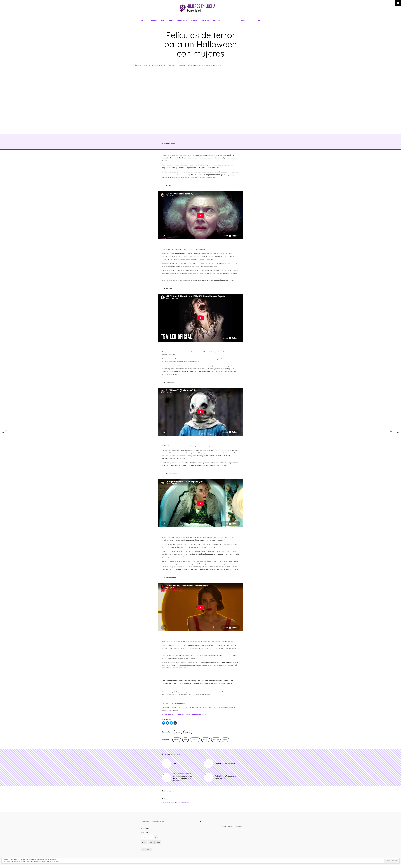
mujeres (205, 740)
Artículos (153, 20)
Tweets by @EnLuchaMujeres (232, 826)
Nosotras (205, 20)
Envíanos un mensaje (158, 821)
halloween (195, 740)
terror (225, 740)
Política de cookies (54, 861)
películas (216, 740)
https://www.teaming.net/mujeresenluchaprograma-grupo (184, 714)
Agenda (194, 20)
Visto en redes (167, 20)
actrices (176, 740)
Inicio (143, 20)
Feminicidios (182, 20)
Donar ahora (146, 849)
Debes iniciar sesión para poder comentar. (176, 802)
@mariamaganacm (178, 703)
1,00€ (144, 842)
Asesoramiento (145, 821)
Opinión (187, 732)
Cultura (177, 732)
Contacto (217, 20)
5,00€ (151, 842)
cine (185, 740)
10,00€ (158, 842)
